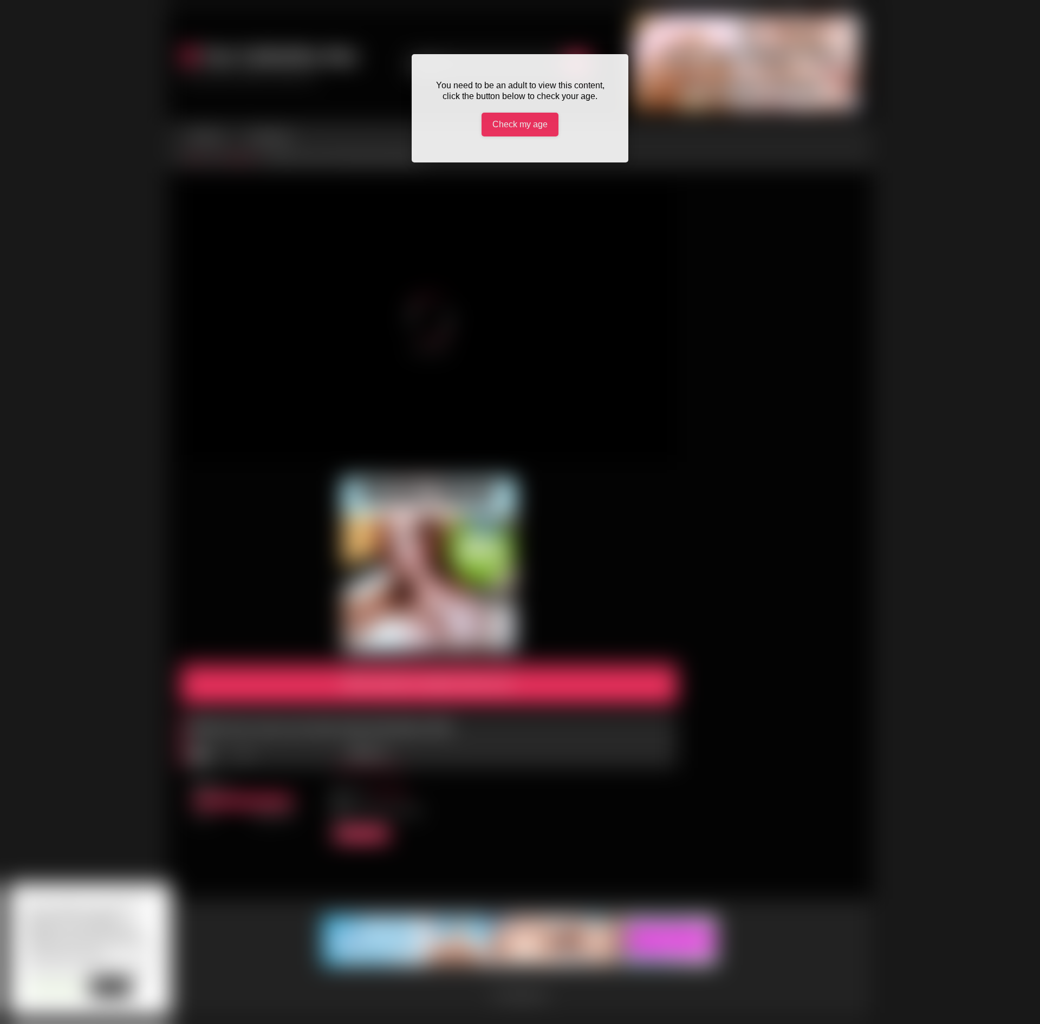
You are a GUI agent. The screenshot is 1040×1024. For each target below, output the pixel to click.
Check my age (520, 124)
